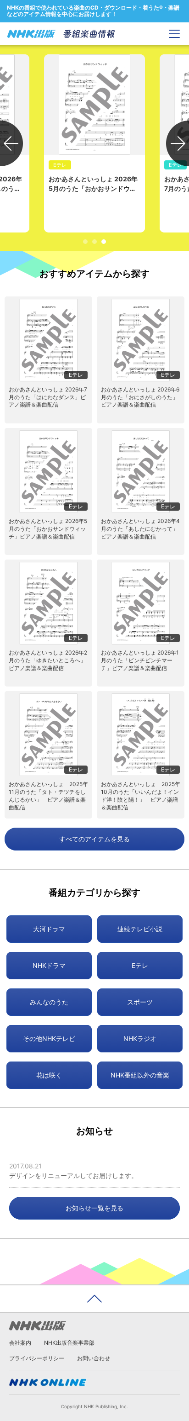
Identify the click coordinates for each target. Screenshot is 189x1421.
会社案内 (20, 1342)
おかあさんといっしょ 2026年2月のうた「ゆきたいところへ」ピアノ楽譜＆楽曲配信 (48, 660)
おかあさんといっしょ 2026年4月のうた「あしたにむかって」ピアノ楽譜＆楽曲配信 (140, 529)
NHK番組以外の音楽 (140, 1075)
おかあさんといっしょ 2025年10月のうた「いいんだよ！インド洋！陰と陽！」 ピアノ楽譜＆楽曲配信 (140, 795)
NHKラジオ (139, 1038)
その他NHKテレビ (49, 1038)
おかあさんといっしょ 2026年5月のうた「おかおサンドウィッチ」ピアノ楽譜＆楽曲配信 (48, 529)
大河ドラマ (49, 929)
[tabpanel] (94, 143)
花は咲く (49, 1075)
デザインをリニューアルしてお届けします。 (73, 1175)
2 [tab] (94, 241)
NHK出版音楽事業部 (69, 1342)
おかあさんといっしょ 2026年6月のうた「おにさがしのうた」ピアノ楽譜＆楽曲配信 (140, 397)
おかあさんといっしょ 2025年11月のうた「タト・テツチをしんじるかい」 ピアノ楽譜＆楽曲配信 (48, 795)
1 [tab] (85, 241)
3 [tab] (103, 241)
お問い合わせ (93, 1358)
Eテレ (140, 965)
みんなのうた (49, 1002)
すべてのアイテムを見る (94, 839)
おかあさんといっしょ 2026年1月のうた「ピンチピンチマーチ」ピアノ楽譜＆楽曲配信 (140, 660)
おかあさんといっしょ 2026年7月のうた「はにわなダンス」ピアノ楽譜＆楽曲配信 (48, 397)
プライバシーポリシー (36, 1358)
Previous (11, 143)
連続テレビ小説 (139, 929)
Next (177, 143)
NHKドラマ (49, 965)
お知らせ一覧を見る (94, 1208)
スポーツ (140, 1002)
